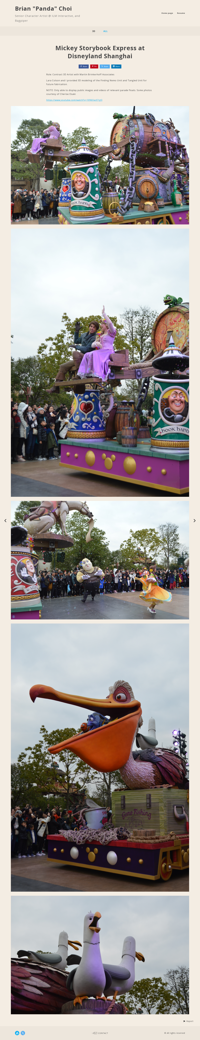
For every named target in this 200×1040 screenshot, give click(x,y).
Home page (167, 13)
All (105, 31)
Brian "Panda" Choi (43, 8)
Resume (181, 13)
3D (93, 31)
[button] (188, 1021)
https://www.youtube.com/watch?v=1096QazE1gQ (74, 100)
